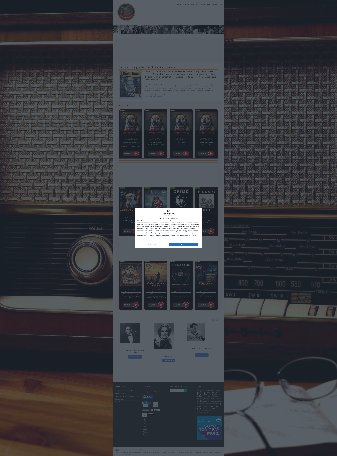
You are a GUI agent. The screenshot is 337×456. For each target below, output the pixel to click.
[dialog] (168, 228)
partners (146, 220)
